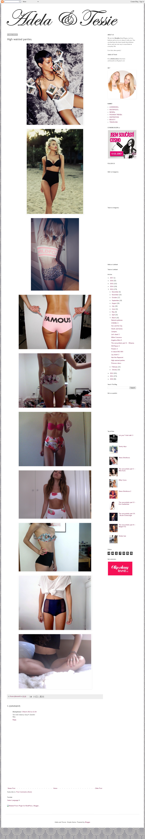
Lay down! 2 (115, 354)
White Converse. (116, 337)
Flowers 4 (114, 349)
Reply (14, 720)
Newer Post (11, 788)
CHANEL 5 (114, 323)
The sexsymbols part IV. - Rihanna (122, 343)
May (113, 312)
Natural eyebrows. (117, 320)
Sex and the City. (117, 326)
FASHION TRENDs (115, 115)
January (114, 370)
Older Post (98, 788)
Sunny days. (123, 446)
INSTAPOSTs (113, 110)
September (115, 300)
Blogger (87, 822)
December (115, 292)
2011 (112, 376)
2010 (112, 379)
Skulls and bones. (117, 329)
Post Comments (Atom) (24, 792)
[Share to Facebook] (41, 696)
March (114, 318)
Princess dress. (116, 363)
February (115, 367)
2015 (112, 283)
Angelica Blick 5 (116, 340)
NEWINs (112, 112)
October (114, 297)
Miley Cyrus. (123, 480)
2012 (112, 373)
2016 (112, 281)
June (113, 309)
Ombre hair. (122, 536)
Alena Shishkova (124, 458)
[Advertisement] (55, 770)
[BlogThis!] (36, 696)
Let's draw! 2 (115, 334)
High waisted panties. (118, 360)
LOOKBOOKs (114, 107)
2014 (112, 286)
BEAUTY (112, 119)
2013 (112, 289)
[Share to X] (39, 696)
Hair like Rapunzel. (117, 357)
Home (55, 788)
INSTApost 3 (115, 346)
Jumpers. (114, 331)
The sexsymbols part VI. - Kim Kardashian (127, 503)
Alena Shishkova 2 (125, 491)
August (114, 303)
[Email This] (34, 696)
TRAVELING (113, 122)
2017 (112, 278)
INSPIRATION (114, 117)
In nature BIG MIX (117, 352)
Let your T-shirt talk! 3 (126, 435)
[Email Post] (30, 696)
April (113, 315)
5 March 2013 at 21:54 (29, 712)
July (113, 306)
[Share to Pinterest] (43, 696)
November (115, 295)
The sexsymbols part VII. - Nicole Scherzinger (127, 514)
